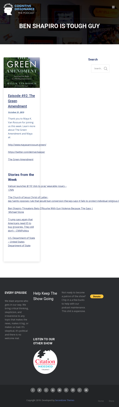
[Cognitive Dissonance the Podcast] (19, 9)
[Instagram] (46, 390)
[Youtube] (59, 390)
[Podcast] (66, 390)
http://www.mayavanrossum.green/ (27, 144)
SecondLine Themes (64, 400)
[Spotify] (53, 390)
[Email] (86, 390)
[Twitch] (79, 390)
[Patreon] (73, 390)
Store (111, 401)
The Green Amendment (20, 159)
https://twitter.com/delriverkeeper (26, 152)
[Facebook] (32, 390)
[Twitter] (39, 390)
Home (101, 401)
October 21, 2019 (16, 112)
